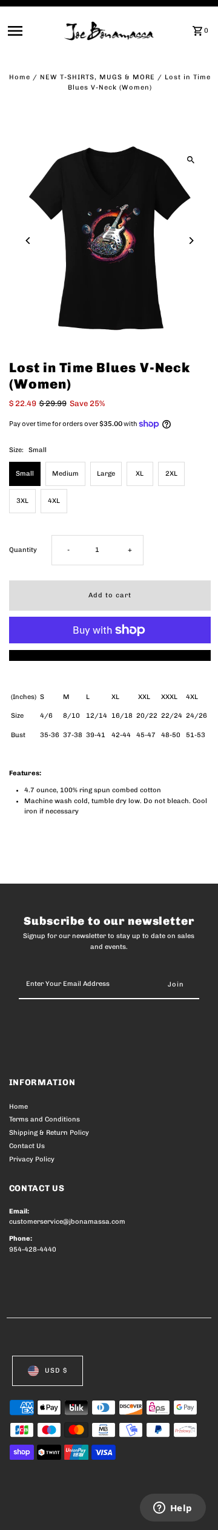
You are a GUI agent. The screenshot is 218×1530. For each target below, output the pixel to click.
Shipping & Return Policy (49, 1133)
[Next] (191, 240)
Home (19, 77)
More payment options (110, 655)
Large (106, 474)
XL (140, 474)
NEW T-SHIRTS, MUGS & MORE (97, 77)
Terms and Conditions (44, 1119)
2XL (171, 474)
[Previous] (28, 240)
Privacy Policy (31, 1159)
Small (25, 474)
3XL (22, 501)
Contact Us (27, 1146)
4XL (54, 501)
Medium (65, 474)
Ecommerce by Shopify (48, 1518)
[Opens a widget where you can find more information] (172, 1509)
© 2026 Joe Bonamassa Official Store (73, 1507)
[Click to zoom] (191, 159)
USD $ (56, 1370)
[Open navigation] (32, 31)
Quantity (23, 550)
